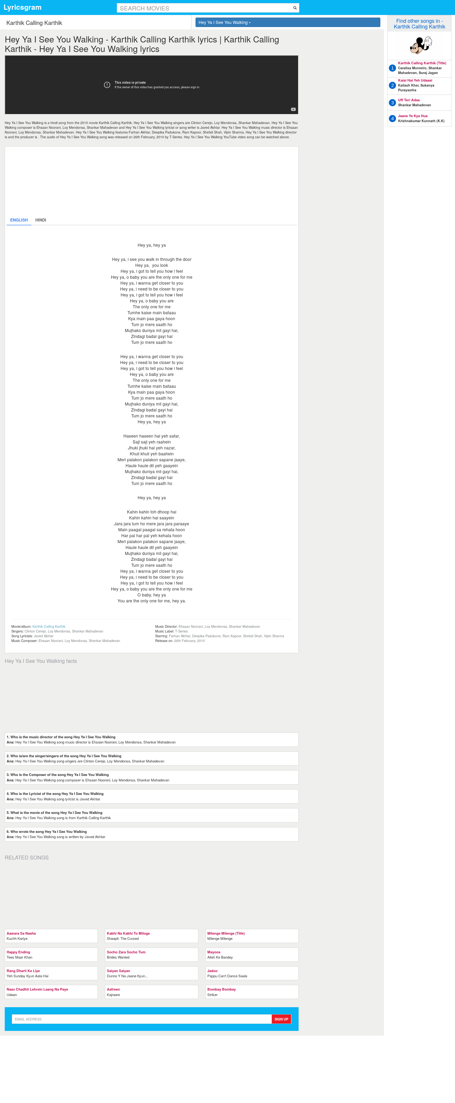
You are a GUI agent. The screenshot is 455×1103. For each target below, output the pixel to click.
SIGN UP (281, 1019)
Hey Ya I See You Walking (224, 22)
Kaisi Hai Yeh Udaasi (415, 80)
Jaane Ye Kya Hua (413, 115)
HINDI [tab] (40, 220)
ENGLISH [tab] (19, 220)
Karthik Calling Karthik (48, 626)
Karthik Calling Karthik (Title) (422, 62)
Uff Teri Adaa (409, 99)
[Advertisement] (149, 181)
